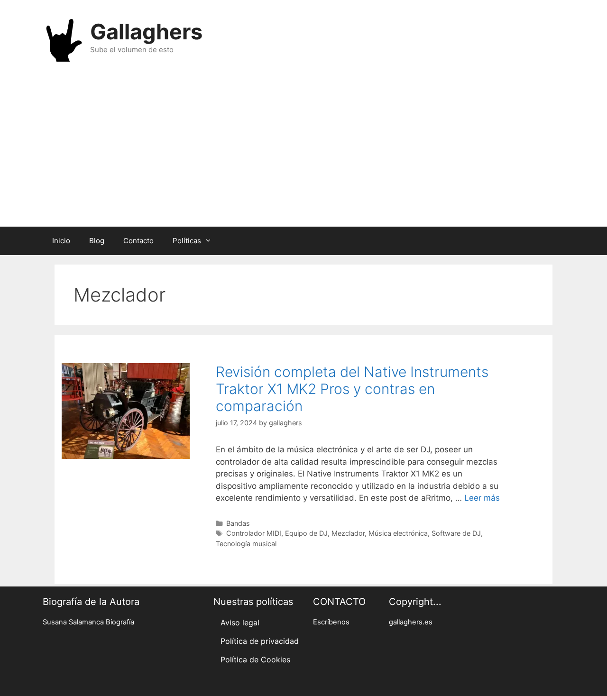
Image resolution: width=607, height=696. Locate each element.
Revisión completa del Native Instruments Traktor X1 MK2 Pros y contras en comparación (352, 388)
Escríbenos (331, 622)
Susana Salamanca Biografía (88, 622)
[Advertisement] (303, 150)
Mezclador (348, 533)
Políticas (187, 240)
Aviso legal (240, 622)
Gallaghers (146, 31)
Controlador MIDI (253, 533)
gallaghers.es (410, 622)
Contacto (138, 240)
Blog (96, 240)
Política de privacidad (260, 641)
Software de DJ (456, 533)
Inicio (61, 240)
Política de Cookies (255, 659)
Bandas (238, 523)
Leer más (482, 498)
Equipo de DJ (306, 533)
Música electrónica (398, 533)
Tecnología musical (246, 544)
